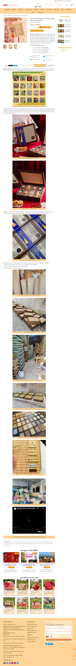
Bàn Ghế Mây (29, 9)
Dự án (62, 9)
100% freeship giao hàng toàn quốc (37, 30)
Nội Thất (14, 9)
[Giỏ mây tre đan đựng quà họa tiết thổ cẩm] (13, 605)
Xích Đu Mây (49, 9)
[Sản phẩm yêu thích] (69, 5)
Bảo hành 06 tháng (36, 59)
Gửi (59, 639)
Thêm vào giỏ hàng (46, 27)
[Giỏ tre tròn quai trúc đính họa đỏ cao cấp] (40, 587)
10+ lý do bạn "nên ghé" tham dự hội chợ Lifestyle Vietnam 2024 (11, 564)
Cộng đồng (68, 9)
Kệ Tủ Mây (56, 9)
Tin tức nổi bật (64, 16)
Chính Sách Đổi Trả (31, 639)
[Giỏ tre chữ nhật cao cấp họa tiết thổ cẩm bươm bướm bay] (27, 587)
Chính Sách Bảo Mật (31, 641)
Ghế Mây (36, 9)
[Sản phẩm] (38, 5)
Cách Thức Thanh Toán (32, 626)
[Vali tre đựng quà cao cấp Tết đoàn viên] (13, 587)
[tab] (40, 65)
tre (22, 409)
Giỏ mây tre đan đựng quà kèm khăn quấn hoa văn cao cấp (22, 611)
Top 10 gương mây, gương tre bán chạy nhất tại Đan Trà (68, 37)
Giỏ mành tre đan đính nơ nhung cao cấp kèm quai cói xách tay (49, 593)
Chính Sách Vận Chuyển (32, 624)
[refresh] (51, 636)
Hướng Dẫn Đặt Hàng (31, 632)
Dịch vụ (34, 12)
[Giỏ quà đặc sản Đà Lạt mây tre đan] (53, 605)
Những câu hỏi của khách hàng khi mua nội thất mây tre (28, 564)
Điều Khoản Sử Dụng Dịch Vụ (33, 637)
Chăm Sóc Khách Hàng (31, 630)
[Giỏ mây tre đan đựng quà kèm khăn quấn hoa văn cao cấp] (27, 605)
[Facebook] (74, 656)
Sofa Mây (42, 9)
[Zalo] (74, 659)
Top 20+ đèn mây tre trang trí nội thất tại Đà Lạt (46, 564)
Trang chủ (7, 9)
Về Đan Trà (41, 12)
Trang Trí (21, 9)
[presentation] (4, 30)
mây (20, 295)
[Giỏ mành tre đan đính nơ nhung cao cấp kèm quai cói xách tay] (53, 587)
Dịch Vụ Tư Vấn (30, 628)
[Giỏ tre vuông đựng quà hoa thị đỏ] (40, 605)
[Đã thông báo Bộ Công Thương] (49, 643)
